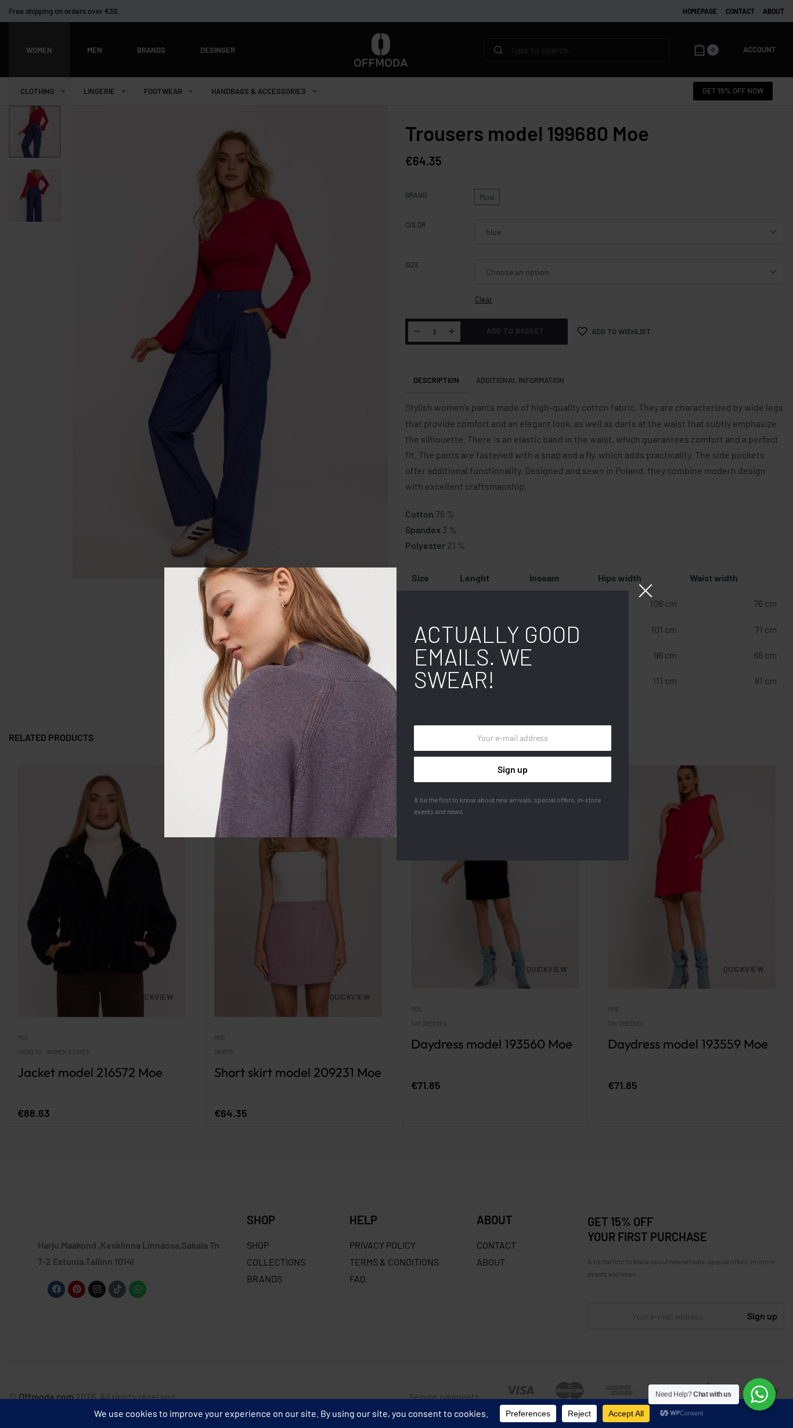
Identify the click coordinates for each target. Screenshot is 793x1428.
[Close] (646, 591)
